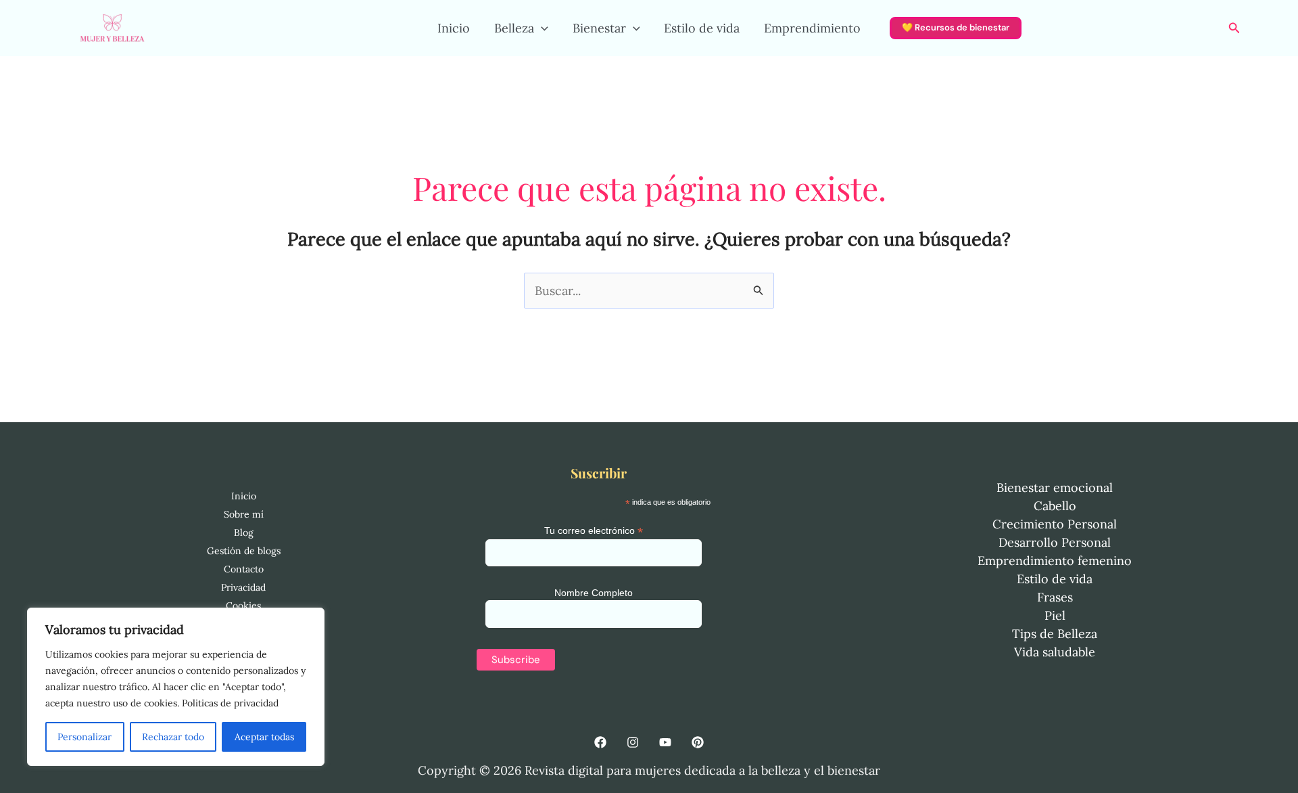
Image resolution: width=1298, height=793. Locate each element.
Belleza (514, 28)
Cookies (243, 605)
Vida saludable (1054, 652)
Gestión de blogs (244, 551)
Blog (244, 532)
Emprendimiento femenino (1055, 560)
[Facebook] (600, 742)
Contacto (244, 569)
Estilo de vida (702, 28)
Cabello (1055, 506)
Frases (1055, 597)
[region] (175, 687)
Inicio (453, 28)
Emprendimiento (812, 28)
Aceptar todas (264, 737)
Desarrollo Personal (1055, 542)
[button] (541, 28)
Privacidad (243, 587)
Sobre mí (244, 514)
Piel (1054, 615)
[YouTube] (665, 742)
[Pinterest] (698, 742)
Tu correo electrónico (593, 530)
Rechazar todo (173, 737)
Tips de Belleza (1054, 633)
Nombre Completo (593, 592)
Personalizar (84, 737)
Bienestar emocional (1054, 487)
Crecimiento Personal (1054, 524)
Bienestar (599, 28)
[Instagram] (633, 742)
